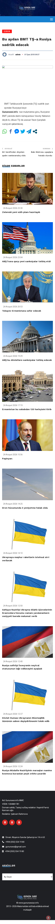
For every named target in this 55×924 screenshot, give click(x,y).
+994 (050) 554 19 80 (15, 842)
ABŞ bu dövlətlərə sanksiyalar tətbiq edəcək (27, 360)
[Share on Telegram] (28, 131)
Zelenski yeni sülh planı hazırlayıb (21, 212)
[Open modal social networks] (34, 131)
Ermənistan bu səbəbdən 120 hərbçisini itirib (26, 409)
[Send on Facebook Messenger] (16, 131)
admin (17, 54)
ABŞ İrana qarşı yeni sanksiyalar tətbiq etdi (26, 261)
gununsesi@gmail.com (16, 847)
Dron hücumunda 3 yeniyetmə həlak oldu (25, 507)
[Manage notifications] (48, 918)
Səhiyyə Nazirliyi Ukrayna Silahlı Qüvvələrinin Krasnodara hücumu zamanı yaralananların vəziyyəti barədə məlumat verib (27, 612)
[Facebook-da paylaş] (10, 131)
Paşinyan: (7, 458)
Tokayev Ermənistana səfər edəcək (21, 310)
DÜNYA (7, 31)
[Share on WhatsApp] (4, 131)
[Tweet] (22, 131)
